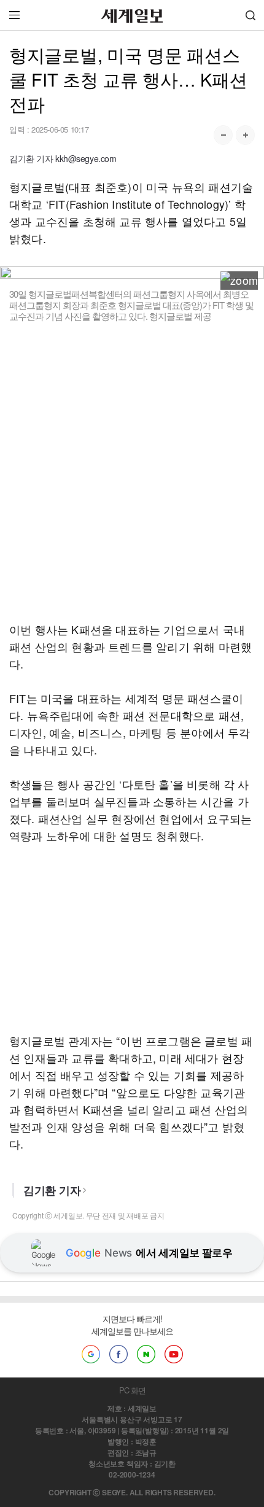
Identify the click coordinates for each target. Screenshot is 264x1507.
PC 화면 (132, 1390)
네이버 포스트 (146, 1354)
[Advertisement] (132, 471)
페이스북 (118, 1354)
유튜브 (174, 1354)
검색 (250, 15)
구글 (91, 1354)
